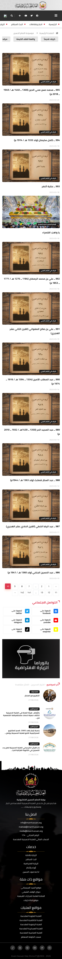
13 (42, 592)
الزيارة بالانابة (31, 855)
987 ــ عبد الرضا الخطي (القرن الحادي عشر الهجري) (33, 526)
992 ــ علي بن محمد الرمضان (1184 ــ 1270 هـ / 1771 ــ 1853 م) (32, 280)
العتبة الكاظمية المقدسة (31, 920)
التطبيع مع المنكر (32, 695)
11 (56, 592)
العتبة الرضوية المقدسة (31, 924)
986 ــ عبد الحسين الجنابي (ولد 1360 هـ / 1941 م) (34, 572)
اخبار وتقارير (34, 708)
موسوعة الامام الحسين (23, 33)
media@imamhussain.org (31, 831)
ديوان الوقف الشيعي (31, 892)
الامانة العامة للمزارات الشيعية (31, 896)
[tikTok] (12, 947)
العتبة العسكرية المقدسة (31, 929)
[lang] (5, 15)
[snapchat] (20, 947)
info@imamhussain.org (31, 823)
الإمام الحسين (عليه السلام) (47, 224)
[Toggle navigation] (56, 15)
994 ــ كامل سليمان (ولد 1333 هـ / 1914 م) (37, 140)
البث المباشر (31, 859)
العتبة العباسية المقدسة (31, 933)
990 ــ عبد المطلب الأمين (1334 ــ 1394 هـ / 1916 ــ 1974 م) (33, 381)
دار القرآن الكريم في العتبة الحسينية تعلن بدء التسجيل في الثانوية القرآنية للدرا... (21, 749)
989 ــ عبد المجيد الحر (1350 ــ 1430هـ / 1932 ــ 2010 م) (32, 431)
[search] (12, 15)
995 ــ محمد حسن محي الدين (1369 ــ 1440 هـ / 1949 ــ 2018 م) (31, 92)
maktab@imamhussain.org (31, 827)
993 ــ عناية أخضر (51, 186)
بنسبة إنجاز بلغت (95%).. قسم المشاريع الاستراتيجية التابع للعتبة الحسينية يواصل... (22, 732)
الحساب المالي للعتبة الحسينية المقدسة (31, 839)
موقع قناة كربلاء (31, 900)
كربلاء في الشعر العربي (48, 81)
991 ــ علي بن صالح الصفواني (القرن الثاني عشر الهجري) (35, 331)
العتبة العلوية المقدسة (31, 916)
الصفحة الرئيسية (46, 33)
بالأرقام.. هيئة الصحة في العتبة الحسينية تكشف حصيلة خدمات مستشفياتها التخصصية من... (21, 715)
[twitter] (31, 16)
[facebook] (37, 16)
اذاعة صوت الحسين (31, 872)
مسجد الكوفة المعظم (31, 937)
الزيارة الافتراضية (31, 863)
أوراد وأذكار (31, 868)
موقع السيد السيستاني (31, 888)
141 (29, 592)
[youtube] (26, 16)
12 (49, 592)
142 (22, 592)
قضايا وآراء (34, 691)
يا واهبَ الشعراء (51, 232)
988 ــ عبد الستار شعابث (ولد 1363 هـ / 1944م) (35, 480)
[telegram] (27, 947)
